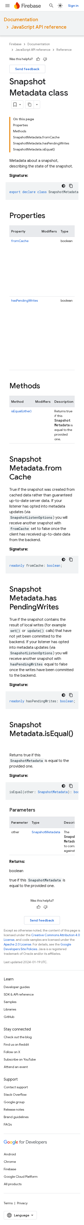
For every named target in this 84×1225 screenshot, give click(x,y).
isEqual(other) (21, 411)
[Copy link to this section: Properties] (50, 216)
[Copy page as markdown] (29, 105)
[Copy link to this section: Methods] (44, 386)
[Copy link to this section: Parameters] (40, 810)
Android (10, 1154)
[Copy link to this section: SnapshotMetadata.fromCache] (36, 477)
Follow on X (12, 1052)
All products (12, 1184)
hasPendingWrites (24, 300)
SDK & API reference (19, 994)
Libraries (10, 1009)
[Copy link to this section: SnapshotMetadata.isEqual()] (14, 743)
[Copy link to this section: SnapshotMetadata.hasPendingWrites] (63, 607)
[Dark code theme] (63, 186)
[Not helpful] (45, 59)
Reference (64, 50)
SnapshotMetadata (46, 832)
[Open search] (51, 5)
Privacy (22, 1203)
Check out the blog (18, 1037)
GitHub (9, 1017)
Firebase (15, 44)
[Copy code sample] (71, 186)
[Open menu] (7, 5)
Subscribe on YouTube (20, 1059)
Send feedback (27, 69)
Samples (10, 1002)
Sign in (73, 5)
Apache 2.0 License (17, 944)
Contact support (16, 1087)
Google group (14, 1102)
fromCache (19, 241)
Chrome (10, 1162)
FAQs (8, 1124)
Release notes (14, 1109)
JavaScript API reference (38, 27)
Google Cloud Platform (21, 1176)
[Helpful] (38, 59)
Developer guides (17, 987)
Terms (8, 1203)
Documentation (21, 20)
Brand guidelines (16, 1117)
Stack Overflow (15, 1094)
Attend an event (16, 1067)
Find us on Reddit (16, 1044)
